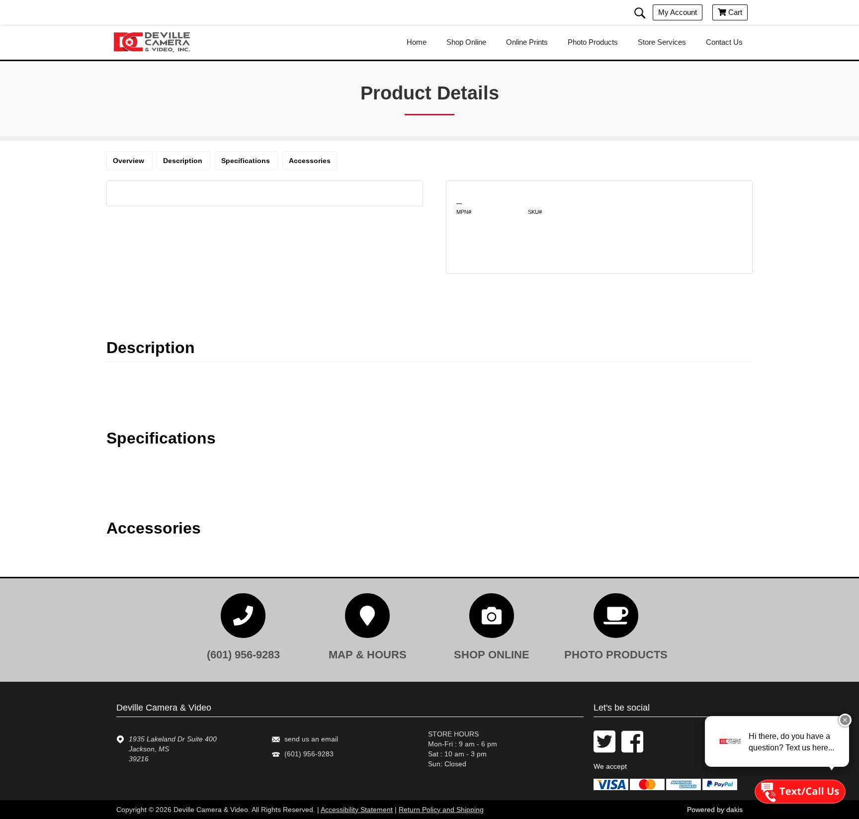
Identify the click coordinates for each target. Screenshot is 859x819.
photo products (593, 42)
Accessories (310, 161)
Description (183, 161)
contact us (724, 42)
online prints (527, 42)
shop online (466, 42)
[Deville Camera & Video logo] (156, 42)
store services (662, 42)
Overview (129, 161)
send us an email (311, 739)
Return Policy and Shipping (441, 810)
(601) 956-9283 (309, 754)
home (417, 42)
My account (677, 12)
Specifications (246, 161)
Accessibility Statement (357, 810)
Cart (730, 12)
